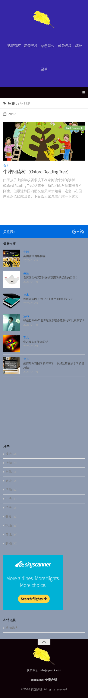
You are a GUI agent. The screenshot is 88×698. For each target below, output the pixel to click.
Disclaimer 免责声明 (44, 679)
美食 (8, 516)
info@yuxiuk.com (51, 670)
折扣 (8, 462)
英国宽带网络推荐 (34, 256)
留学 (8, 507)
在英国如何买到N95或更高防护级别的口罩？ (50, 277)
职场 (8, 525)
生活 (26, 252)
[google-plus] (75, 232)
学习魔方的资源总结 (35, 342)
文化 (8, 471)
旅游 (8, 480)
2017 (12, 113)
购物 (8, 543)
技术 (26, 294)
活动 (26, 316)
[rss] (82, 232)
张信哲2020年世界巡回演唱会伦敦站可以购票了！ (54, 320)
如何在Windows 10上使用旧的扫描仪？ (48, 299)
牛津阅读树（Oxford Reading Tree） (37, 171)
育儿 (6, 166)
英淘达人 (11, 627)
